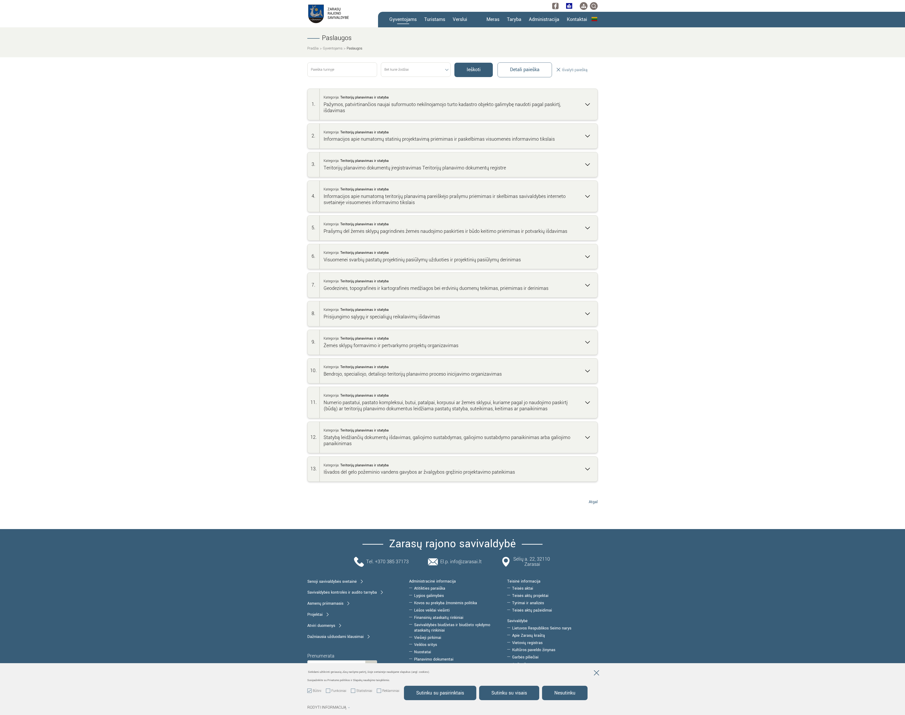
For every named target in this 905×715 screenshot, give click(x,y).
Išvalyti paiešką (574, 70)
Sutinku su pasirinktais (440, 693)
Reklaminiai (390, 691)
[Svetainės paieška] (594, 6)
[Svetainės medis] (584, 6)
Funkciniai (338, 691)
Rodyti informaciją (326, 707)
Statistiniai (364, 691)
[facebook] (555, 6)
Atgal (593, 502)
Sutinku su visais (509, 693)
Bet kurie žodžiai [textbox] (396, 69)
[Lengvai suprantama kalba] (569, 6)
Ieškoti (474, 69)
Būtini (317, 691)
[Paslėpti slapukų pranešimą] (596, 673)
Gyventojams (332, 48)
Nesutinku (564, 693)
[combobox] (416, 69)
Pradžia (313, 48)
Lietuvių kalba (595, 19)
